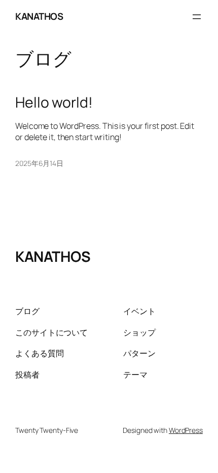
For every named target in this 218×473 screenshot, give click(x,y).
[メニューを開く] (197, 17)
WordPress (186, 430)
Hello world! (54, 102)
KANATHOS (39, 16)
